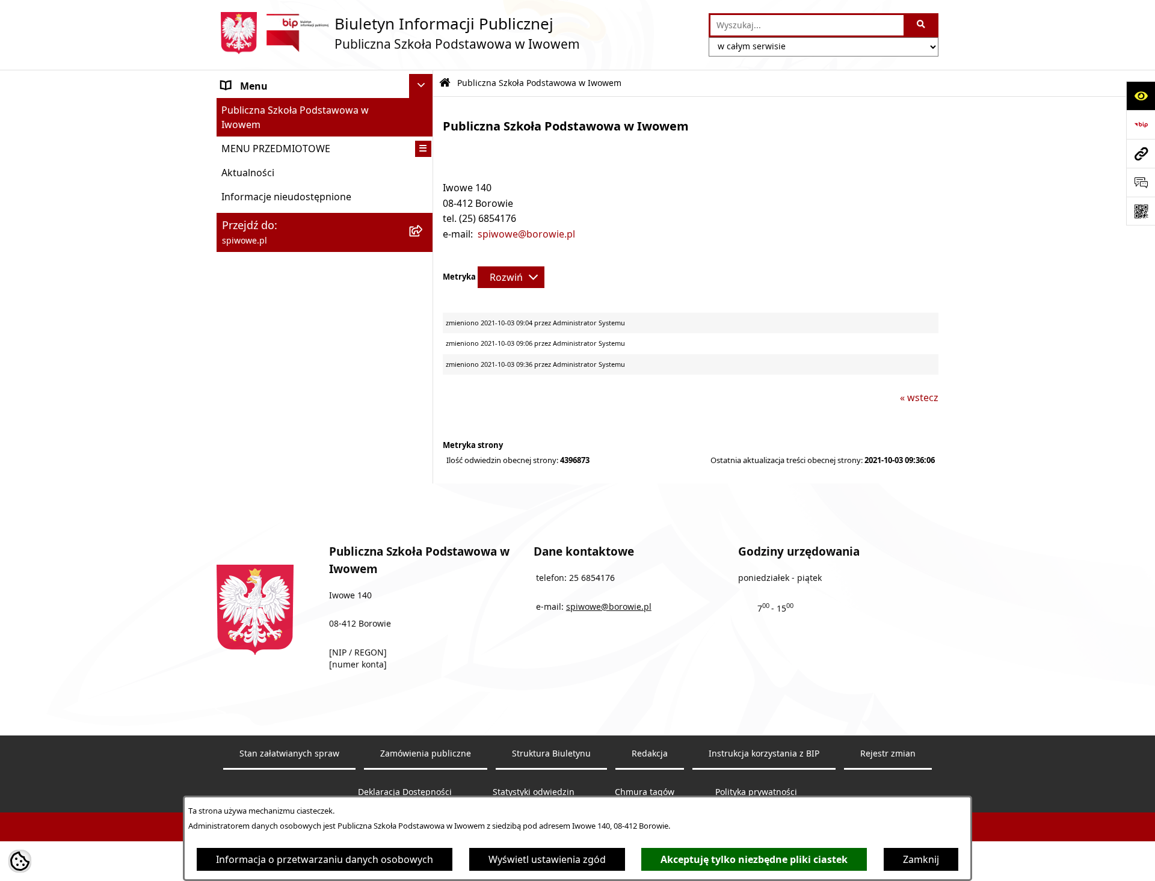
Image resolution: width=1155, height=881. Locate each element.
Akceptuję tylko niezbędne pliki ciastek (754, 859)
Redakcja (650, 753)
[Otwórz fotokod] (1140, 211)
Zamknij (921, 859)
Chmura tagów (644, 792)
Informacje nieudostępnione (286, 196)
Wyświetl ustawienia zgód (547, 859)
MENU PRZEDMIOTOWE (275, 148)
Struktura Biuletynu (551, 753)
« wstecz (919, 397)
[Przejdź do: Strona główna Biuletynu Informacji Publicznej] (445, 83)
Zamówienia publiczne (425, 753)
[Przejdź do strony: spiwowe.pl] (1140, 153)
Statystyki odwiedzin (533, 792)
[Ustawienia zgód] (19, 861)
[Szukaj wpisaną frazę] (921, 25)
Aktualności (247, 172)
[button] (423, 149)
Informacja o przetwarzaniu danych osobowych (324, 859)
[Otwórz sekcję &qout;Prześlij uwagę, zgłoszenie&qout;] (1140, 182)
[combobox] (807, 25)
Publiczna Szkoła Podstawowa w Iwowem (295, 117)
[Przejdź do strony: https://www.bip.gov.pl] (1140, 124)
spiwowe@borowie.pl (526, 234)
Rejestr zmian (888, 753)
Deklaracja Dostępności (405, 792)
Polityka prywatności (756, 792)
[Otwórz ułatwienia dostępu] (1140, 95)
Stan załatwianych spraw (289, 753)
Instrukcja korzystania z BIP (764, 753)
